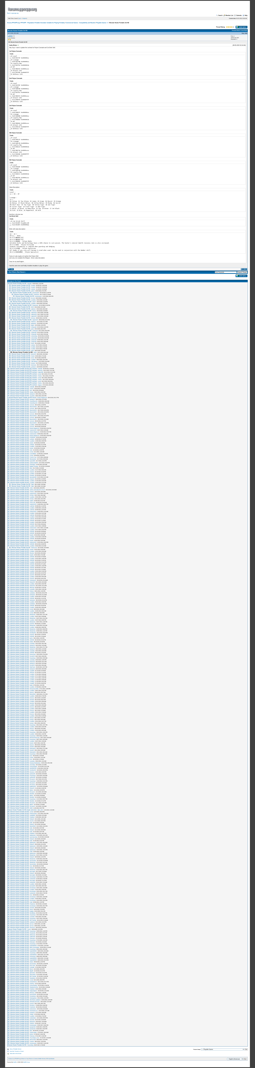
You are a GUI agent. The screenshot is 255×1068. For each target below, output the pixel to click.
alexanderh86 (33, 477)
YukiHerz (32, 983)
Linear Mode (244, 30)
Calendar (239, 15)
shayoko (32, 471)
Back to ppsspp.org (12, 13)
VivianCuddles (33, 1032)
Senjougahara (33, 998)
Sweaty (31, 392)
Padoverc (33, 321)
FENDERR (32, 437)
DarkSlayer (32, 464)
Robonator (32, 938)
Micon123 (33, 354)
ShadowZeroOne (34, 987)
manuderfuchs (33, 981)
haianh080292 (33, 945)
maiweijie (29, 283)
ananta (31, 442)
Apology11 (32, 399)
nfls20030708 (33, 768)
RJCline (32, 495)
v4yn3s (31, 388)
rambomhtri (32, 878)
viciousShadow (33, 766)
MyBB (14, 1062)
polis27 (33, 290)
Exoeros (32, 697)
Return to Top (25, 1058)
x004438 (32, 520)
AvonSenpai (33, 876)
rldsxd (31, 909)
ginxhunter (32, 972)
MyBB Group (26, 1062)
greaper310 (32, 1027)
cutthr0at (32, 506)
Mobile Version (41, 1058)
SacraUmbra (33, 860)
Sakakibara (32, 978)
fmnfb (32, 343)
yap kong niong (33, 837)
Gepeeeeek (35, 305)
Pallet (32, 484)
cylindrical (32, 922)
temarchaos (33, 654)
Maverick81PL (33, 406)
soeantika (32, 589)
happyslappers (33, 990)
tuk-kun (32, 923)
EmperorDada (33, 813)
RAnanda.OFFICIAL (35, 1001)
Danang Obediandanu (35, 763)
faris (31, 390)
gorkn (31, 638)
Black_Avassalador (34, 947)
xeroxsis (32, 404)
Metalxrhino (32, 614)
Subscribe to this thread (15, 1053)
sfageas (40, 385)
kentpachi (32, 1012)
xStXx (31, 488)
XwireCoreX (34, 547)
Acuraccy (32, 772)
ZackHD (32, 574)
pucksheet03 (33, 994)
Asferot (34, 310)
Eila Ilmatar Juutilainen (35, 999)
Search (220, 15)
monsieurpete (35, 292)
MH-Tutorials (33, 920)
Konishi (31, 743)
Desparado (32, 932)
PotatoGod (32, 904)
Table (31, 851)
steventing (32, 764)
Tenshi (32, 356)
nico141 (32, 820)
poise (32, 328)
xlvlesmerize (33, 1008)
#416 (246, 33)
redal (31, 902)
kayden (31, 535)
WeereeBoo (33, 974)
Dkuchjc (32, 553)
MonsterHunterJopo (35, 737)
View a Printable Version (15, 1049)
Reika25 (32, 819)
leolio (31, 822)
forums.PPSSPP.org (13, 22)
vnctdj (39, 374)
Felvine (31, 757)
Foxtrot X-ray (33, 457)
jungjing (31, 911)
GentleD (33, 285)
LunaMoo (33, 300)
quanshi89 (32, 460)
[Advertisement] (73, 7)
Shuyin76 (32, 788)
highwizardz (33, 835)
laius (31, 1030)
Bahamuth (32, 1021)
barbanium (32, 594)
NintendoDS (33, 748)
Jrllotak (31, 1014)
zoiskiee (33, 289)
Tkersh (29, 929)
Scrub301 (32, 395)
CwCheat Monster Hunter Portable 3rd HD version (22, 397)
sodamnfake (33, 1017)
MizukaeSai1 (33, 459)
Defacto (32, 591)
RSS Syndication (50, 1058)
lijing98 (31, 970)
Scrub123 (32, 656)
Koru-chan (32, 965)
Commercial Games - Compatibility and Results (80, 22)
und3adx (32, 439)
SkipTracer (32, 667)
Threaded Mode (236, 30)
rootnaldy (32, 967)
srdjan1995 (40, 372)
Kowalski (32, 475)
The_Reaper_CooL (34, 1037)
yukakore (33, 366)
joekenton (40, 370)
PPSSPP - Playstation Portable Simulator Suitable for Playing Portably (43, 22)
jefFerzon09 (33, 1039)
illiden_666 (40, 810)
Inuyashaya (33, 658)
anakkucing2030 (34, 462)
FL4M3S (33, 347)
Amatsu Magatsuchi (42, 397)
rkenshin (32, 907)
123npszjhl (33, 327)
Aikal (31, 468)
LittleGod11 (32, 936)
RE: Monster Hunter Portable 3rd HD (19, 285)
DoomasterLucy (34, 1010)
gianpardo (33, 323)
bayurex (32, 692)
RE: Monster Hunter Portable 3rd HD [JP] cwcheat (22, 368)
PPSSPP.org (18, 1058)
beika (32, 350)
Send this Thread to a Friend (17, 1051)
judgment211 (33, 786)
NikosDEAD (33, 694)
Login (19, 18)
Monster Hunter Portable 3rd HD (17, 283)
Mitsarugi (32, 587)
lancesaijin (32, 871)
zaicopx (32, 719)
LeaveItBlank (33, 453)
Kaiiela (31, 641)
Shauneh (32, 672)
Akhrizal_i (32, 992)
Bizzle (31, 969)
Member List (229, 15)
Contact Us (11, 1058)
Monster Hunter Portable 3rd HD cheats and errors (22, 810)
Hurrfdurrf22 (33, 632)
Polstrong (32, 1036)
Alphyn (31, 790)
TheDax (40, 375)
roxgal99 (32, 670)
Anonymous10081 (34, 688)
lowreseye (33, 365)
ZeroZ (32, 357)
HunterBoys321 (33, 401)
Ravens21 (32, 927)
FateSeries (36, 294)
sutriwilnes (32, 592)
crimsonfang (34, 336)
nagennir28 (34, 312)
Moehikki (32, 793)
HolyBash (32, 817)
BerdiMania (32, 913)
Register (25, 18)
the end (33, 298)
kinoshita (32, 1019)
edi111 (10, 36)
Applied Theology (34, 466)
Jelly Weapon (34, 361)
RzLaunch (32, 779)
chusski (32, 1003)
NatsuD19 (32, 582)
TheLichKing (30, 1045)
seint (31, 450)
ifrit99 (31, 808)
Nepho (31, 961)
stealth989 (32, 815)
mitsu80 (32, 746)
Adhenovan (32, 934)
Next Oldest (12, 272)
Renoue (32, 717)
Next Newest (21, 272)
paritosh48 (32, 773)
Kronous (33, 318)
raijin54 (31, 500)
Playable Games (101, 22)
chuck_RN (32, 502)
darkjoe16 (32, 393)
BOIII (32, 307)
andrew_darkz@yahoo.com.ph (37, 489)
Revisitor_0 (32, 1005)
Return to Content (33, 1058)
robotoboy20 (33, 580)
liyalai (31, 685)
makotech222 (33, 430)
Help (246, 15)
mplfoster (33, 309)
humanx (33, 363)
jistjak (32, 325)
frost (31, 755)
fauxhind (32, 699)
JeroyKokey (33, 996)
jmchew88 (32, 885)
